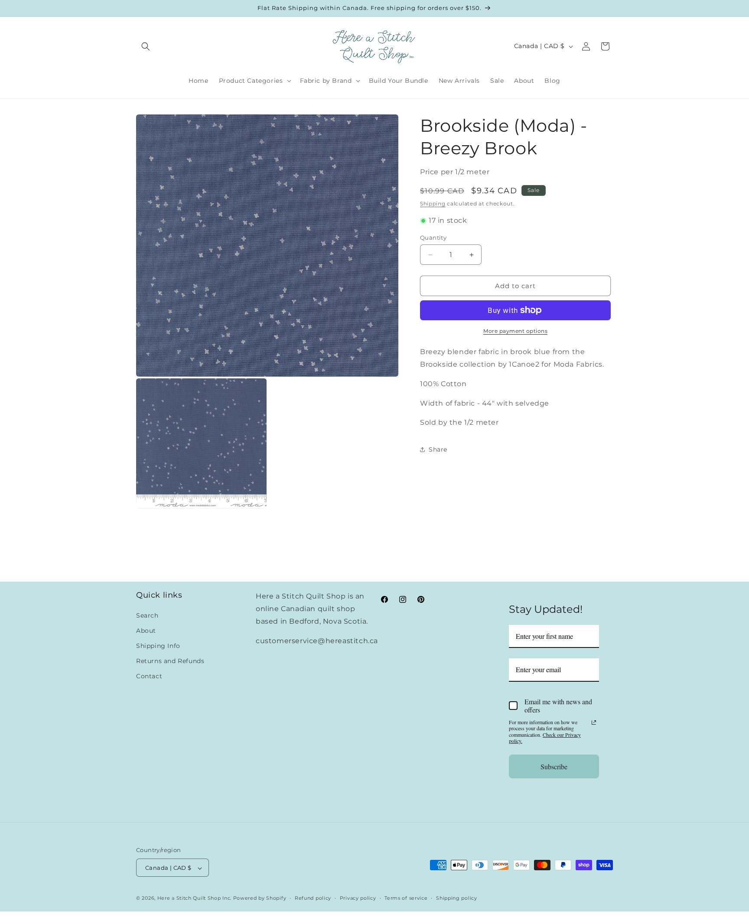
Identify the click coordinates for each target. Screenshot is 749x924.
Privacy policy (358, 898)
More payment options (515, 331)
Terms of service (405, 898)
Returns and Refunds (170, 661)
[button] (145, 46)
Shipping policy (456, 898)
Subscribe (554, 766)
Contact (149, 676)
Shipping (433, 203)
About (146, 630)
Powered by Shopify (260, 898)
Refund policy (313, 898)
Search (147, 615)
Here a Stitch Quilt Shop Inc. (194, 898)
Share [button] (438, 449)
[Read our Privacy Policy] (594, 722)
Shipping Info (158, 645)
